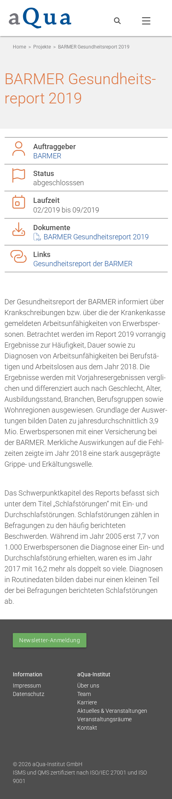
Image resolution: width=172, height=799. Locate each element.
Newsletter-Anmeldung (49, 640)
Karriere (87, 702)
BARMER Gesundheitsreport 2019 (95, 237)
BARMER (47, 156)
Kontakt (87, 727)
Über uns (88, 685)
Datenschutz (28, 694)
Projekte (42, 47)
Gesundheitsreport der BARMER (82, 263)
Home (19, 47)
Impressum (27, 685)
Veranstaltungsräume (104, 719)
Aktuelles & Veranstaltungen (112, 711)
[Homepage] (40, 16)
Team (84, 694)
